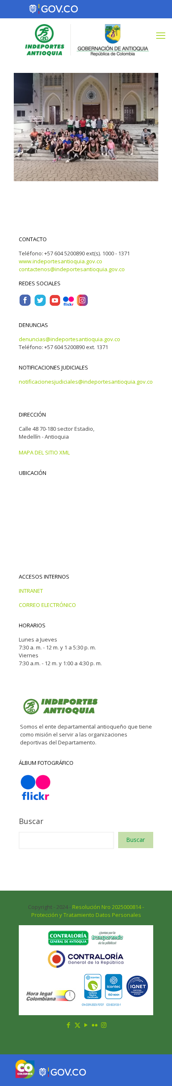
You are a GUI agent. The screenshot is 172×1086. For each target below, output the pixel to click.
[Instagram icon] (104, 1025)
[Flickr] (68, 304)
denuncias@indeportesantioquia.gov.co (69, 339)
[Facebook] (25, 304)
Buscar (31, 821)
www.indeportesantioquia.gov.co (60, 261)
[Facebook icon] (69, 1025)
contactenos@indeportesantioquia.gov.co (72, 269)
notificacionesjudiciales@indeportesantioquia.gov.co (86, 381)
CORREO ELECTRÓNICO (47, 605)
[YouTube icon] (86, 1025)
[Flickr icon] (95, 1025)
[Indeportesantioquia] (86, 39)
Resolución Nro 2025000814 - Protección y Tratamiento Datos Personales (87, 911)
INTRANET (31, 590)
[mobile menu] (161, 35)
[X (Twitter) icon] (77, 1025)
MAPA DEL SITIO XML (44, 452)
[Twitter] (40, 304)
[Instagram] (82, 304)
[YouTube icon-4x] (55, 304)
